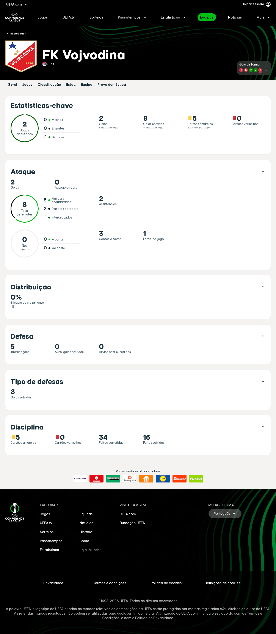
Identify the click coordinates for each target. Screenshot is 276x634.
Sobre (84, 541)
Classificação (49, 84)
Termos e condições (109, 583)
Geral (12, 84)
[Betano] (179, 479)
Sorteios (47, 532)
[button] (132, 17)
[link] (43, 17)
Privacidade (53, 583)
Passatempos (51, 541)
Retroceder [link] (18, 33)
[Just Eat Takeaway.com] (146, 479)
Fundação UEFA (132, 523)
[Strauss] (96, 479)
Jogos (27, 84)
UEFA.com (127, 514)
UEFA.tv (46, 523)
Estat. (71, 84)
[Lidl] (163, 479)
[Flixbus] (196, 479)
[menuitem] (45, 17)
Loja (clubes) (90, 550)
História (86, 532)
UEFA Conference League (14, 17)
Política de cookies (166, 583)
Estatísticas (49, 550)
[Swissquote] (130, 479)
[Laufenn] (80, 479)
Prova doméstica (111, 84)
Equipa (86, 84)
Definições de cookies (222, 583)
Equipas (86, 514)
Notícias (86, 523)
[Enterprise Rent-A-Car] (113, 479)
